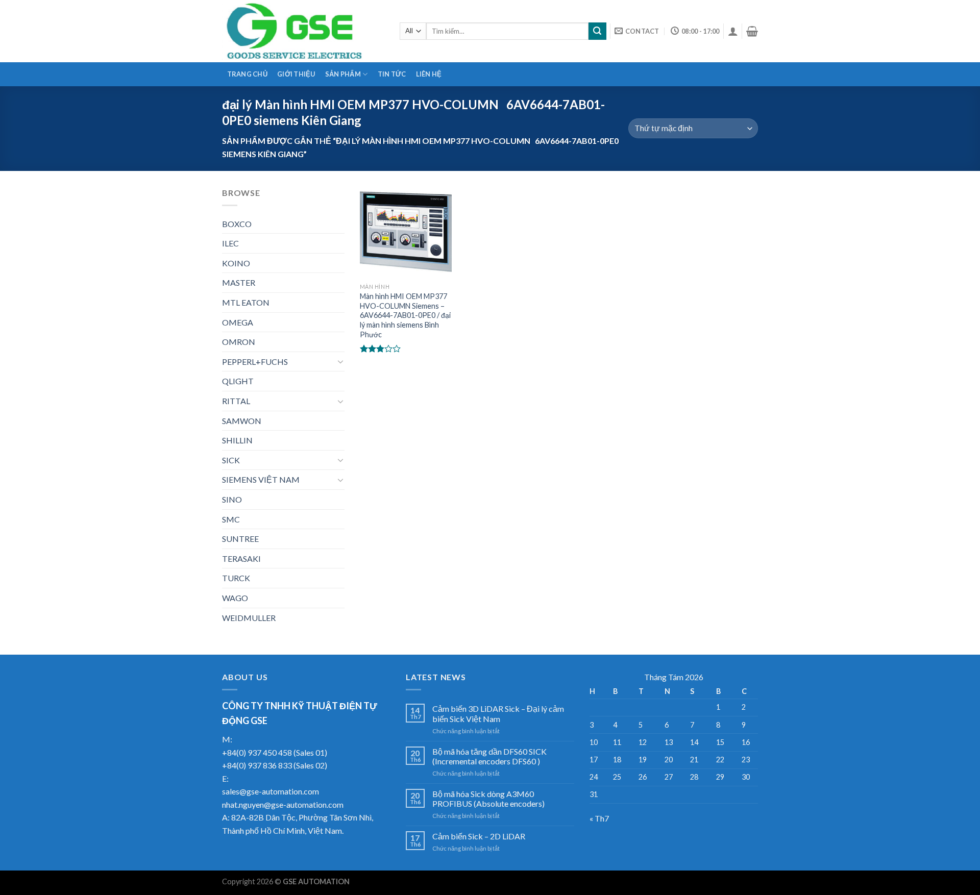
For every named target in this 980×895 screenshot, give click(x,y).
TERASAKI (241, 558)
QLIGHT (238, 381)
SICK (231, 460)
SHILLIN (237, 440)
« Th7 (599, 818)
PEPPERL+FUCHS (255, 361)
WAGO (235, 598)
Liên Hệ (429, 74)
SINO (232, 499)
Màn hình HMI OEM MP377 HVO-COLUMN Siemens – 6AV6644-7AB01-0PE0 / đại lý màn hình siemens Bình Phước (405, 315)
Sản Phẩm (343, 74)
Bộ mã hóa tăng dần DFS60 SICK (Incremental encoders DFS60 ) (489, 756)
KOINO (236, 263)
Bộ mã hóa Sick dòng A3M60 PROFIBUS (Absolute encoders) (488, 798)
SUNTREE (240, 538)
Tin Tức (392, 74)
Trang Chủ (247, 74)
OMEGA (237, 322)
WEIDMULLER (249, 618)
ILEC (230, 243)
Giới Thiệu (296, 74)
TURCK (236, 578)
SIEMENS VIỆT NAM (261, 479)
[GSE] (303, 31)
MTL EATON (246, 302)
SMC (231, 519)
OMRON (238, 341)
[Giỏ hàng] (752, 31)
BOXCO (237, 224)
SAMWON (241, 421)
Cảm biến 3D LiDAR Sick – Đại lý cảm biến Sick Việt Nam (498, 713)
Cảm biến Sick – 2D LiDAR (478, 836)
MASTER (238, 282)
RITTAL (236, 401)
